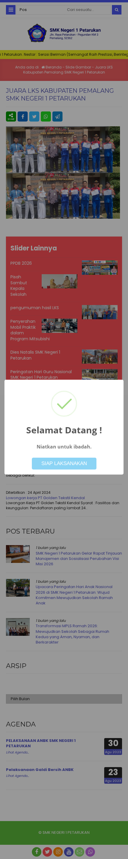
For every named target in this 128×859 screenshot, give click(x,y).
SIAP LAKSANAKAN (64, 463)
